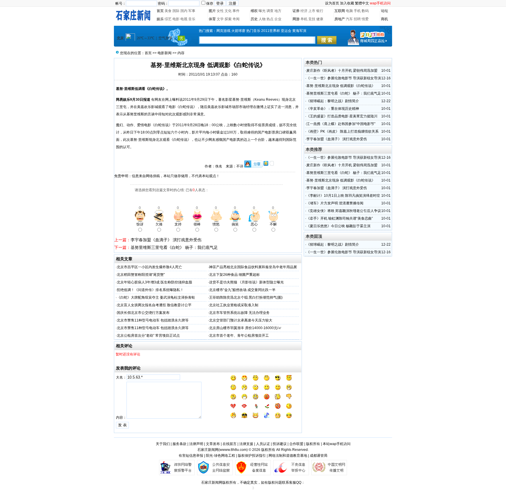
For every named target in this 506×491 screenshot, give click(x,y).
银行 (319, 11)
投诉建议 (280, 444)
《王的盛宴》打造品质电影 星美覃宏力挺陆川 (341, 116)
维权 (254, 11)
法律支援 (246, 444)
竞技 (311, 19)
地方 (277, 11)
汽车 (349, 19)
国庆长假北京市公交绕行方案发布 (143, 313)
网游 (296, 19)
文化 (228, 11)
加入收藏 (347, 3)
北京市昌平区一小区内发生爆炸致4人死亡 (149, 267)
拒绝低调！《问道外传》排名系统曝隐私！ (150, 290)
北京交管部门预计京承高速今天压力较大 (240, 320)
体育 (212, 19)
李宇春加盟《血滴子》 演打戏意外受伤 (166, 239)
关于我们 (163, 444)
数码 (365, 11)
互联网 (339, 11)
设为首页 (332, 3)
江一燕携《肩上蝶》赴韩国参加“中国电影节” (340, 124)
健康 (319, 19)
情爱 (365, 19)
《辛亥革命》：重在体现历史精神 (332, 109)
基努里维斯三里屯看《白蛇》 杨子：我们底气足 (174, 247)
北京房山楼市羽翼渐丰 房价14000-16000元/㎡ (245, 328)
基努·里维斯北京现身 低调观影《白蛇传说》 (340, 86)
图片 (212, 11)
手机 (357, 11)
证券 (296, 11)
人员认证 (263, 444)
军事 (191, 11)
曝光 (262, 11)
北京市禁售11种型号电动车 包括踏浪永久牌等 (153, 320)
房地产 (339, 19)
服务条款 (179, 444)
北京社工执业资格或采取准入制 (233, 305)
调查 (269, 11)
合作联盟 (296, 444)
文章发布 (213, 444)
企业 (277, 19)
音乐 (191, 19)
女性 (220, 11)
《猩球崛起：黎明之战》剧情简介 (332, 101)
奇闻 (236, 19)
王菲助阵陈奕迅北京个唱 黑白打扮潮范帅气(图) (246, 297)
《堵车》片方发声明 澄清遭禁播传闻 (334, 203)
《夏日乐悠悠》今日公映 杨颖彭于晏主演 (338, 226)
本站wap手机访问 (337, 444)
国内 (183, 11)
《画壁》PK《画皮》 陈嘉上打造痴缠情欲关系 (342, 131)
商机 (384, 19)
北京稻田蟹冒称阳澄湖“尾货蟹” (141, 275)
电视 (183, 19)
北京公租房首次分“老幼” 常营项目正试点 (148, 335)
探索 (228, 19)
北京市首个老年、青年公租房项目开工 (239, 335)
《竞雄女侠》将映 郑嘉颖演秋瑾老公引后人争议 (343, 211)
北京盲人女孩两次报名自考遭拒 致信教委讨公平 (154, 305)
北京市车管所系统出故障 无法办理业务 (239, 313)
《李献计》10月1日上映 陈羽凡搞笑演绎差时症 (343, 196)
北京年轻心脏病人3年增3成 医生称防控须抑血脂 (154, 282)
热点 (269, 19)
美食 (168, 11)
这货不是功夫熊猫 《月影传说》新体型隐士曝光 (246, 282)
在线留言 (230, 444)
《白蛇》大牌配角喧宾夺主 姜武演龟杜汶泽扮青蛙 (156, 297)
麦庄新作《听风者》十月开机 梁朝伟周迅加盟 (341, 71)
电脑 (349, 11)
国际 (176, 11)
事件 (236, 11)
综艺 (168, 19)
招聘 (357, 19)
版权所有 (313, 444)
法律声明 (196, 444)
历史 (254, 19)
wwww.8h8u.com (233, 450)
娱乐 (160, 19)
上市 (311, 11)
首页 (160, 11)
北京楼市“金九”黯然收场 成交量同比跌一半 (242, 290)
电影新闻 (165, 53)
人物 (262, 19)
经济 (303, 11)
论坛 (384, 11)
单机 (303, 19)
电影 (176, 19)
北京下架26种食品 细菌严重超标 (234, 275)
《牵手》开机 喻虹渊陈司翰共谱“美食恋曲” (339, 218)
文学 (220, 19)
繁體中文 (362, 3)
